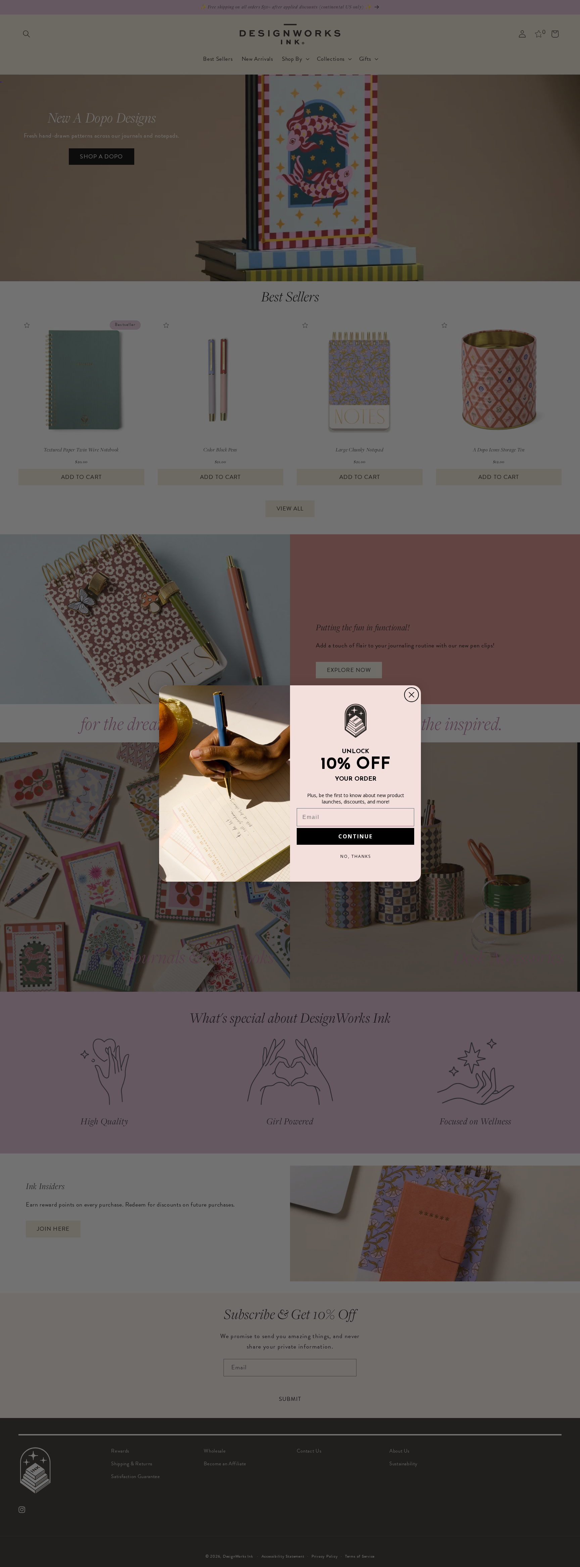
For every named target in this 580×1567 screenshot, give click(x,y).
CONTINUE (355, 836)
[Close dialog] (411, 695)
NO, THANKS (355, 856)
